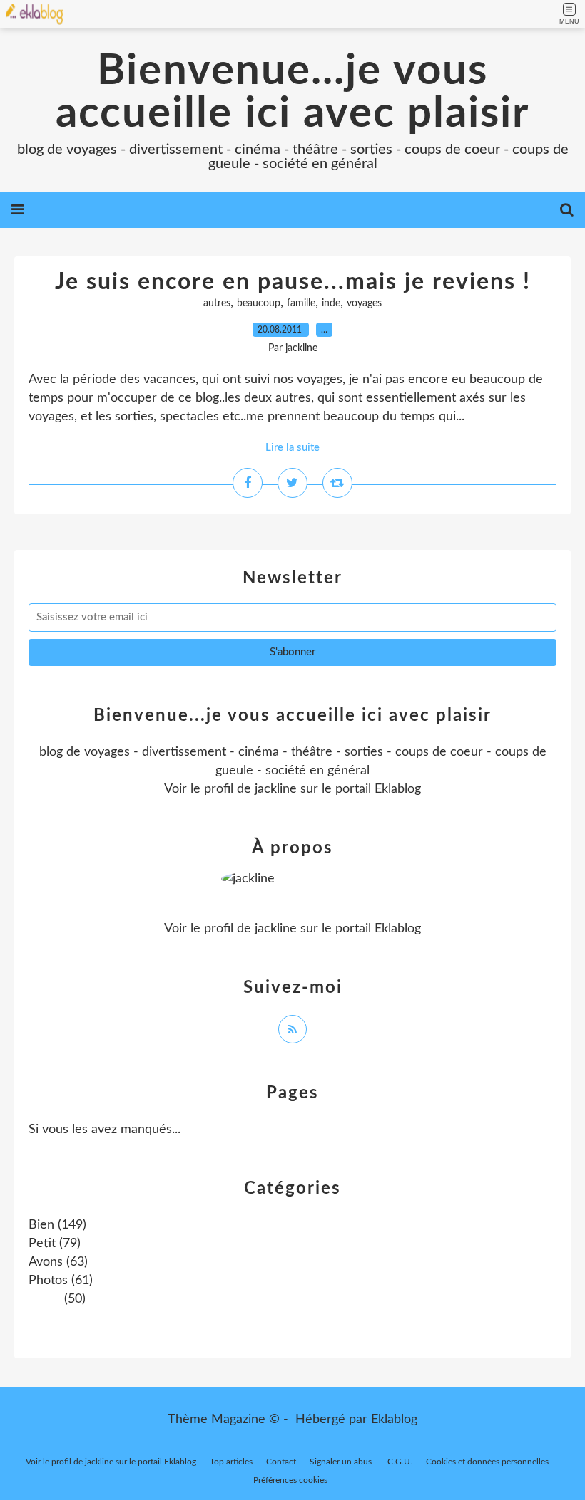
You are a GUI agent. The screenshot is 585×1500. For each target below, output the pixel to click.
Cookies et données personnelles (487, 1461)
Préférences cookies (290, 1480)
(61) (61, 1280)
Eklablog (394, 1419)
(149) (57, 1225)
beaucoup (258, 303)
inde (331, 303)
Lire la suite (292, 447)
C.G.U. (399, 1461)
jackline (276, 789)
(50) (73, 1299)
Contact (281, 1461)
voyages (364, 303)
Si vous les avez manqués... (104, 1129)
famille (301, 303)
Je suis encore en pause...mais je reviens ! (293, 282)
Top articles (231, 1461)
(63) (58, 1262)
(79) (55, 1243)
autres (216, 303)
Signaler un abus (342, 1461)
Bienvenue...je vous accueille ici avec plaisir (292, 92)
